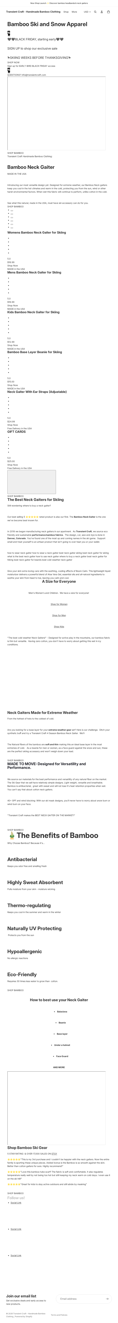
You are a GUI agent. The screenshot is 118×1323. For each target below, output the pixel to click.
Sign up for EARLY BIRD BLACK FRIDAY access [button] (31, 66)
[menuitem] (74, 12)
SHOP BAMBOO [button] (15, 153)
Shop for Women (59, 604)
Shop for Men (59, 615)
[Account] (101, 11)
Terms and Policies (59, 1315)
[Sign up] (107, 1299)
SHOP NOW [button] (13, 62)
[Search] (95, 11)
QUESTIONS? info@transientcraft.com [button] (26, 75)
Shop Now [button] (12, 265)
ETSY (54, 1153)
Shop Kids (59, 626)
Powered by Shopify (23, 1316)
